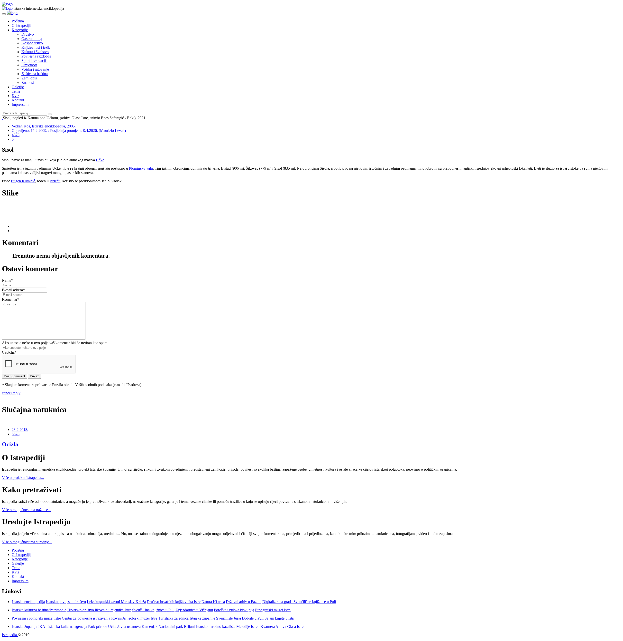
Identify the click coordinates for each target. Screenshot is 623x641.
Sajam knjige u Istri (279, 618)
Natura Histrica (213, 602)
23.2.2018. (20, 429)
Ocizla (10, 444)
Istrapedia (10, 635)
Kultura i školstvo (35, 52)
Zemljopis (29, 78)
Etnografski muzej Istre (273, 610)
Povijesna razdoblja (36, 56)
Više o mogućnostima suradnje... (27, 542)
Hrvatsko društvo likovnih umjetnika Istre (99, 610)
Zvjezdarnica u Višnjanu (194, 610)
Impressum (20, 104)
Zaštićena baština (34, 74)
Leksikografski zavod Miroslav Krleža (116, 602)
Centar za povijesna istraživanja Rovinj (92, 618)
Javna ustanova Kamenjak (137, 626)
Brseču (55, 181)
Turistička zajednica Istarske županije (186, 618)
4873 (15, 135)
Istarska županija (24, 626)
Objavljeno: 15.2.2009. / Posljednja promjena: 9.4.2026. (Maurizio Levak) (69, 130)
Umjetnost (29, 65)
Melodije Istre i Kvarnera (255, 626)
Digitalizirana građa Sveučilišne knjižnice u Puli (299, 602)
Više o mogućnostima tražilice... (26, 510)
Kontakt (18, 100)
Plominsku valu (141, 168)
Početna (18, 21)
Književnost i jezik (35, 47)
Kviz (15, 96)
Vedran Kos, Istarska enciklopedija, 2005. (44, 126)
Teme (16, 91)
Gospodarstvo (32, 43)
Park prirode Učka (102, 626)
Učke (100, 160)
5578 (15, 434)
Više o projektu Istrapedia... (23, 478)
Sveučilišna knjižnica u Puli (153, 610)
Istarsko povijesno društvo (66, 602)
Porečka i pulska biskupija (234, 610)
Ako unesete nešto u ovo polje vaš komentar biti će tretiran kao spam (54, 343)
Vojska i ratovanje (35, 69)
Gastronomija (31, 39)
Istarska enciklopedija (28, 602)
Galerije (18, 87)
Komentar (10, 299)
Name (7, 280)
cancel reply (11, 393)
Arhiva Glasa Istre (289, 626)
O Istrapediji (21, 25)
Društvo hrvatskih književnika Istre (174, 602)
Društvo (27, 34)
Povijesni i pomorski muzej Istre (36, 618)
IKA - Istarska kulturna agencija (62, 626)
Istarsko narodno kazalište (215, 626)
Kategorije (20, 30)
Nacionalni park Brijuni (176, 626)
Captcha (9, 352)
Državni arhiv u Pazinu (243, 602)
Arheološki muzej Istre (139, 618)
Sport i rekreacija (34, 60)
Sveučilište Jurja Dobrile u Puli (240, 618)
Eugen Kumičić (23, 181)
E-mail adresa (13, 290)
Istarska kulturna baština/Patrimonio (39, 610)
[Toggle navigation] (4, 14)
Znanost (27, 82)
